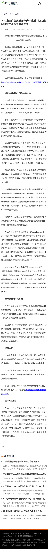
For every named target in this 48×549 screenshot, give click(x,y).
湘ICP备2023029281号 (27, 536)
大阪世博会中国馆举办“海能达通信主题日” (21, 461)
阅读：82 (41, 29)
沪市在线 (4, 29)
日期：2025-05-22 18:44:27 (23, 29)
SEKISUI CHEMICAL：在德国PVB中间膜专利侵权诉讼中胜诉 (24, 511)
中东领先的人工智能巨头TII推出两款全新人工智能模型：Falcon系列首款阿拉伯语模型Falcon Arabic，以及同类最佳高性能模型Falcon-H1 (25, 474)
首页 (6, 14)
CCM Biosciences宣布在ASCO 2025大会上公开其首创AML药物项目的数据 (25, 486)
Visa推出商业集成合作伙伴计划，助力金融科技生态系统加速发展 (25, 498)
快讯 (11, 14)
